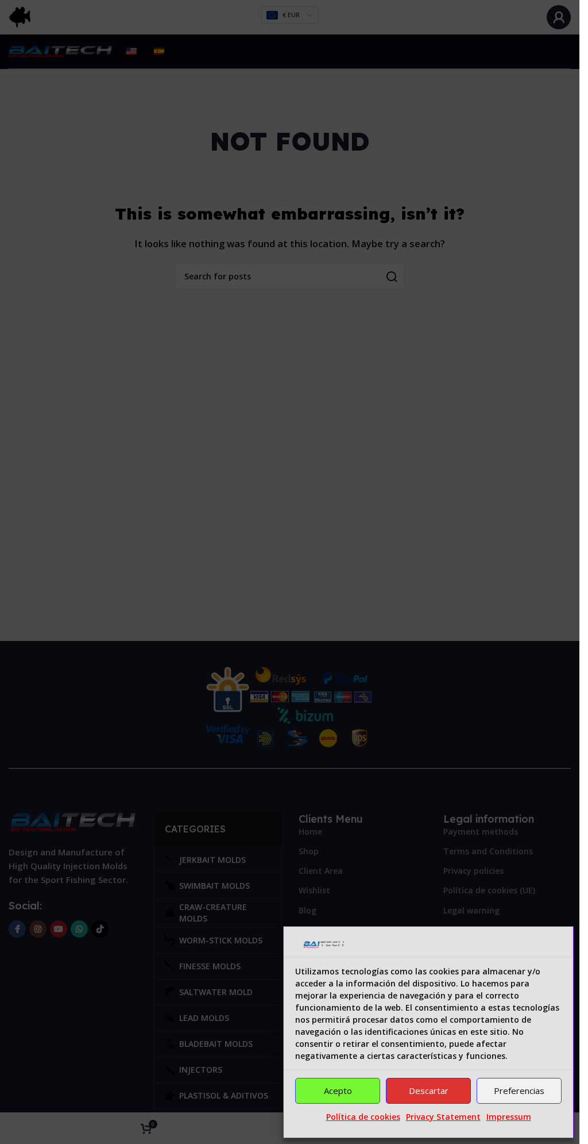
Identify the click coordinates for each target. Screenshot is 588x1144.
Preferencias (519, 1090)
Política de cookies (363, 1116)
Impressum (508, 1116)
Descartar (428, 1090)
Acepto (338, 1090)
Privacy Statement (443, 1116)
